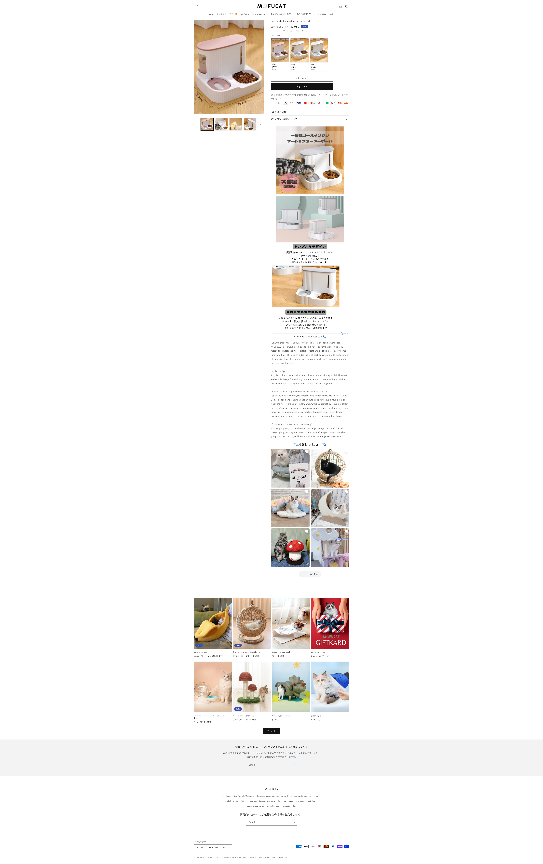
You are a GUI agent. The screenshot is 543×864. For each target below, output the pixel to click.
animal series (273, 806)
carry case (288, 801)
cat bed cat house (299, 796)
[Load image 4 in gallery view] (250, 124)
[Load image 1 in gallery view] (207, 124)
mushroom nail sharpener (243, 716)
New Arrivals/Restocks (244, 796)
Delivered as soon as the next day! (272, 796)
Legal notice (283, 857)
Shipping (287, 31)
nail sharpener (232, 801)
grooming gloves (318, 716)
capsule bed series (255, 806)
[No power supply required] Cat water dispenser (209, 717)
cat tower (313, 796)
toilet (243, 801)
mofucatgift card (318, 652)
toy (279, 801)
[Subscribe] (294, 765)
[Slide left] (197, 124)
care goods (301, 801)
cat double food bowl (281, 652)
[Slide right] (261, 124)
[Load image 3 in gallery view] (235, 124)
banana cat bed (200, 652)
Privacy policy (242, 857)
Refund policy (229, 857)
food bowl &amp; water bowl (262, 801)
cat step (311, 801)
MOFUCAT (203, 857)
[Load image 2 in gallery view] (221, 124)
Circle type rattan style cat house (246, 652)
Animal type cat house (281, 716)
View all (272, 731)
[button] (197, 6)
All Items (227, 796)
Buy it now (302, 86)
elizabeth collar (289, 806)
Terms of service (256, 857)
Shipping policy (271, 857)
